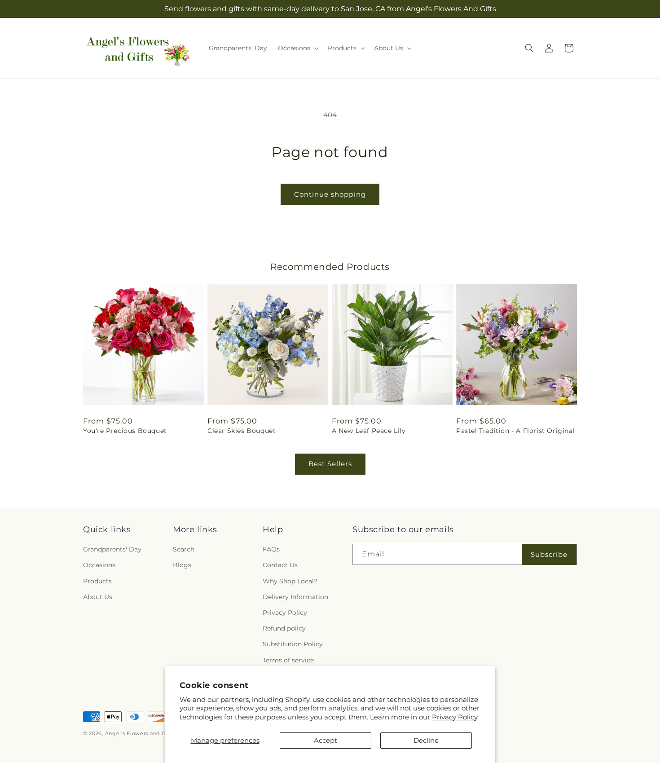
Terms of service (288, 660)
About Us (97, 597)
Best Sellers (330, 463)
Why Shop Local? (290, 581)
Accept (325, 740)
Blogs (182, 565)
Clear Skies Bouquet (241, 431)
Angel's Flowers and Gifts (140, 733)
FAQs (271, 549)
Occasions (99, 565)
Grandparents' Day (112, 549)
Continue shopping (330, 194)
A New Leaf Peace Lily (369, 431)
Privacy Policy (455, 717)
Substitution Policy (293, 644)
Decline (426, 740)
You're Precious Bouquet (125, 431)
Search (183, 549)
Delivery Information (295, 597)
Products (97, 581)
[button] (297, 48)
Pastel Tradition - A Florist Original (515, 431)
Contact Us (280, 565)
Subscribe (549, 554)
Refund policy (284, 628)
